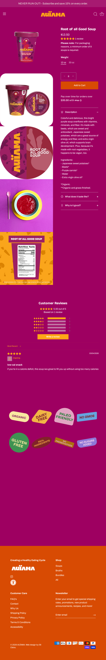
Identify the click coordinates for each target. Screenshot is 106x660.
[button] (68, 38)
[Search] (95, 14)
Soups (59, 566)
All (57, 580)
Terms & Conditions (20, 622)
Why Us (14, 608)
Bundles (60, 575)
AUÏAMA (21, 645)
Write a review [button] (53, 337)
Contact (14, 603)
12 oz (63, 62)
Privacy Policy (17, 617)
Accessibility (16, 627)
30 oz (71, 62)
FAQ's (13, 599)
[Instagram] (11, 576)
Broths (59, 570)
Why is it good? (73, 205)
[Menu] (4, 14)
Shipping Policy (18, 613)
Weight (64, 57)
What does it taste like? (77, 196)
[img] (14, 353)
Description (71, 112)
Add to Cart (79, 85)
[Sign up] (94, 614)
